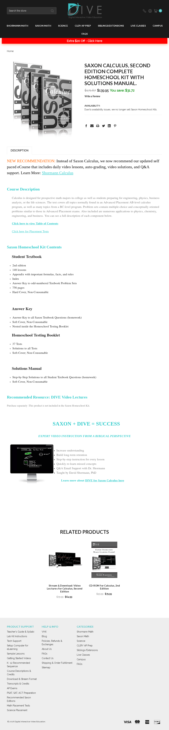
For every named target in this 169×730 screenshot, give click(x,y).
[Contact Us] (144, 10)
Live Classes (138, 25)
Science (63, 25)
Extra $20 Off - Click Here (84, 41)
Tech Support (14, 641)
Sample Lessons (16, 653)
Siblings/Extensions (111, 25)
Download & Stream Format (22, 679)
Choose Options (64, 572)
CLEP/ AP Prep (83, 25)
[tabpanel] (64, 571)
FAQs (85, 33)
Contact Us (47, 658)
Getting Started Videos (19, 658)
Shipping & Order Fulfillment (57, 663)
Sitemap (46, 667)
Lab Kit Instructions (17, 636)
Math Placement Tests (18, 705)
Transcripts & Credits (18, 683)
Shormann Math (17, 25)
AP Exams (12, 688)
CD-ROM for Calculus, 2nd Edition (104, 587)
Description (19, 150)
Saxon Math (43, 25)
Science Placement (17, 710)
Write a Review (92, 96)
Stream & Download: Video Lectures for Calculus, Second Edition (64, 588)
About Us (47, 649)
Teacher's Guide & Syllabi (20, 631)
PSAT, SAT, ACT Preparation (21, 693)
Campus (158, 25)
